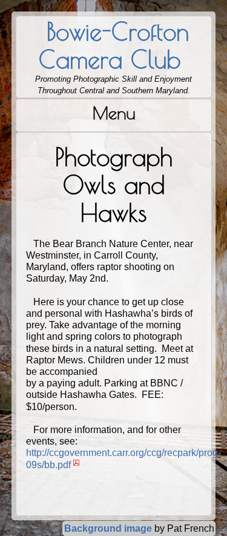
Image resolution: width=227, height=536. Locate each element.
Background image (108, 528)
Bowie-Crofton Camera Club (113, 45)
